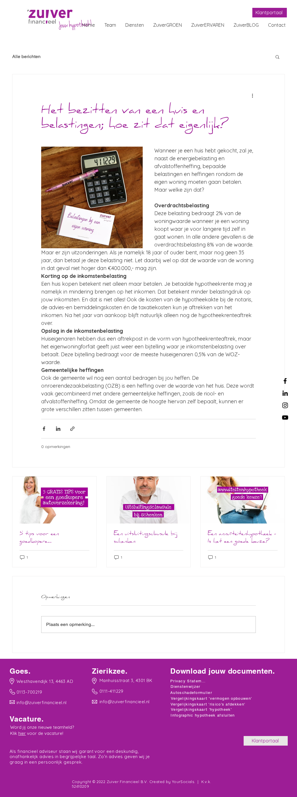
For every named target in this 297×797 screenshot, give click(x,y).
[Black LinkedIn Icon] (285, 393)
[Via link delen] (72, 428)
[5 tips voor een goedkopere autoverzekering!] (54, 499)
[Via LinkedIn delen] (58, 428)
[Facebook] (285, 381)
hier (22, 733)
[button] (277, 56)
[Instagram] (285, 405)
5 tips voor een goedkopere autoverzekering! (40, 538)
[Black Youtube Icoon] (285, 417)
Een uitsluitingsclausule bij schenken (145, 538)
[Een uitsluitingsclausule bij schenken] (149, 499)
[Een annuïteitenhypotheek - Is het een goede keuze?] (243, 499)
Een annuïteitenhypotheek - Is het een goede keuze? (242, 538)
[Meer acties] (252, 95)
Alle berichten (26, 56)
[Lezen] (42, 681)
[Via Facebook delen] (44, 428)
